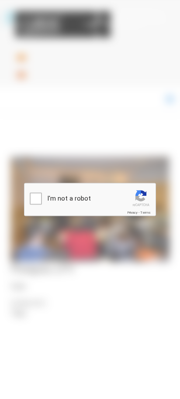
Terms (145, 213)
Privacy (132, 213)
